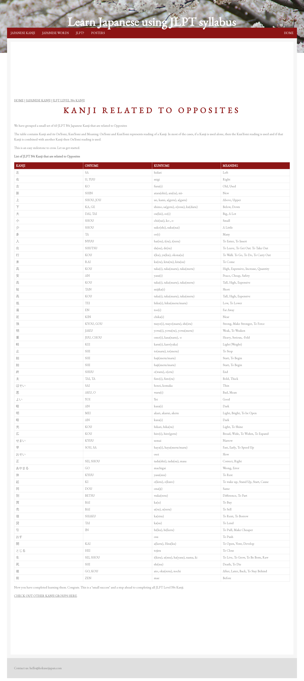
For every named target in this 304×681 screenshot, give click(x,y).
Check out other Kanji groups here (45, 596)
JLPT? (80, 33)
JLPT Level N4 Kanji (69, 100)
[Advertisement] (152, 70)
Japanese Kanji (23, 33)
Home (288, 33)
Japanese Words (55, 33)
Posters (98, 33)
